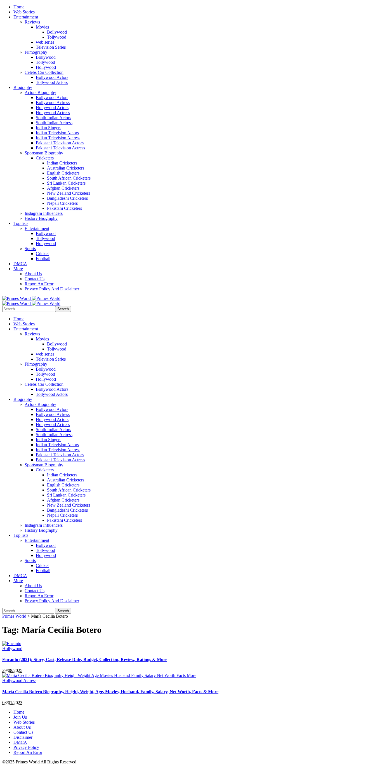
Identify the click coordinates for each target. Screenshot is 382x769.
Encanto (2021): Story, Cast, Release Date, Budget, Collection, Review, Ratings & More (84, 659)
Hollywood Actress (19, 680)
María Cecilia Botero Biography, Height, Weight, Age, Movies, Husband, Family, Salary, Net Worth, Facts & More (110, 691)
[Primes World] (17, 298)
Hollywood (12, 648)
